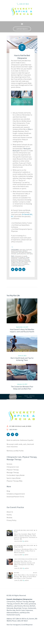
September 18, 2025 (22, 327)
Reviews (9, 517)
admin (26, 541)
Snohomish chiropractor (17, 265)
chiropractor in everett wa (18, 257)
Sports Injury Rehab (13, 478)
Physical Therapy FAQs (14, 481)
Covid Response (26, 625)
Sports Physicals (21, 254)
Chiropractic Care (13, 467)
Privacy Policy (11, 520)
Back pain (16, 151)
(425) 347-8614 (13, 429)
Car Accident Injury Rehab (16, 475)
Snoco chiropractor (24, 264)
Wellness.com (11, 451)
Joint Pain (20, 547)
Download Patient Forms (15, 497)
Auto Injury (23, 250)
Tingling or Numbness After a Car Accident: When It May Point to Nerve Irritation (25, 550)
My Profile (20, 451)
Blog (8, 491)
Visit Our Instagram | (14, 625)
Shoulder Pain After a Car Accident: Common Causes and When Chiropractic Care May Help (24, 563)
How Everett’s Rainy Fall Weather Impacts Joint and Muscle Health (22, 330)
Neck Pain (13, 254)
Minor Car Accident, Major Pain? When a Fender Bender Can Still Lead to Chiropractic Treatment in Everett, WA (25, 536)
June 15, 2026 (18, 580)
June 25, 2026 (18, 568)
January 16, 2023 (22, 384)
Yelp (29, 129)
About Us (10, 512)
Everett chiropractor (23, 259)
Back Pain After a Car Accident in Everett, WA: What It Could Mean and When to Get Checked (25, 576)
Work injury (30, 254)
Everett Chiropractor (16, 251)
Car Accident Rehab (19, 559)
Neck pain (27, 149)
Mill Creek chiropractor (25, 252)
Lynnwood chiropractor (17, 260)
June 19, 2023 (22, 355)
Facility (9, 515)
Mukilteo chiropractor (17, 263)
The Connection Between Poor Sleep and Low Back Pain (22, 388)
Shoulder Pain (29, 559)
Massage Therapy (13, 472)
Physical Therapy (13, 470)
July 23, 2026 (18, 555)
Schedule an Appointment (16, 494)
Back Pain (29, 250)
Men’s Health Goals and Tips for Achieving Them (22, 359)
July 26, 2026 (18, 541)
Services (9, 464)
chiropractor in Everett (21, 256)
